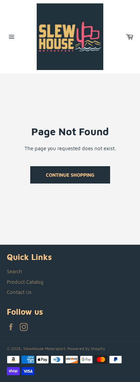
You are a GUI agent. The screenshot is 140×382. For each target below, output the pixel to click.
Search (14, 271)
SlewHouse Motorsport (44, 348)
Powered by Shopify (86, 348)
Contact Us (19, 292)
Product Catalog (25, 282)
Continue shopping (70, 175)
